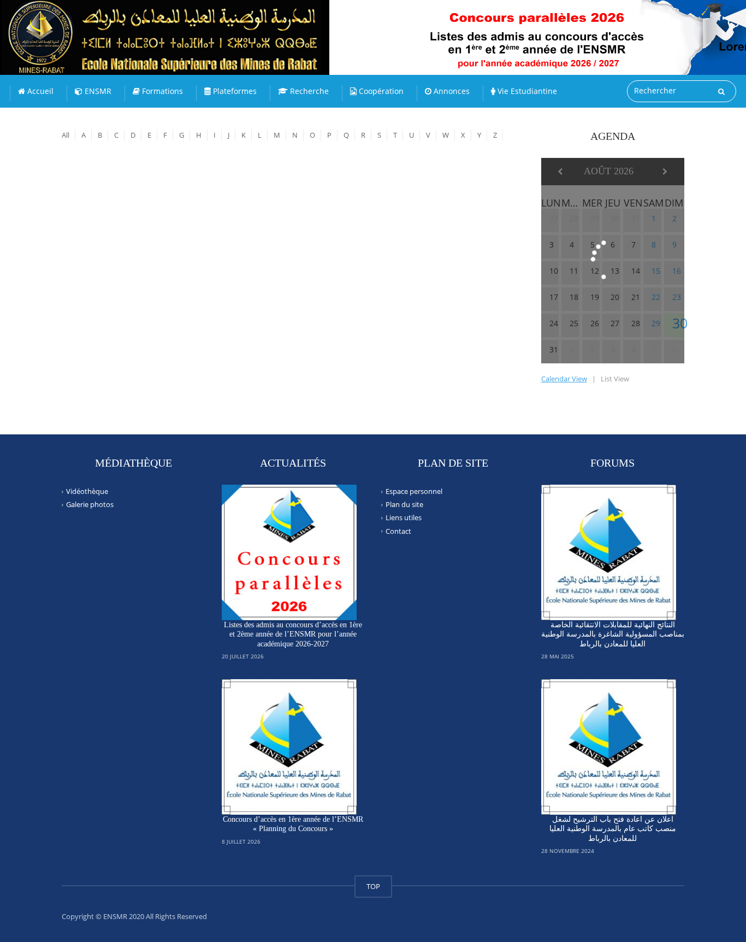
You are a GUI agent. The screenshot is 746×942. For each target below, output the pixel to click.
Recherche (308, 91)
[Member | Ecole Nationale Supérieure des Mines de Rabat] (188, 27)
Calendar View (564, 379)
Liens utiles (404, 517)
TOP (373, 886)
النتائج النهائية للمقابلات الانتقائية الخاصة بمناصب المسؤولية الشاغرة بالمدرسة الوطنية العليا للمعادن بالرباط (612, 634)
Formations (161, 91)
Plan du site (404, 504)
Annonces (450, 91)
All (65, 135)
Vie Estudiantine (526, 91)
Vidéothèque (87, 491)
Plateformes (234, 91)
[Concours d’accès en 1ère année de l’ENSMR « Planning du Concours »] (289, 747)
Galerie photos (90, 504)
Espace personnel (414, 491)
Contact (398, 530)
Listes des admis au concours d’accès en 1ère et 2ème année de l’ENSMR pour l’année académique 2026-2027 (293, 634)
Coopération (380, 91)
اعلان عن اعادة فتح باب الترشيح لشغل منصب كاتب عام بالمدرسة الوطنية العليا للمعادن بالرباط (612, 829)
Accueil (39, 91)
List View (615, 379)
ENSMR (96, 91)
